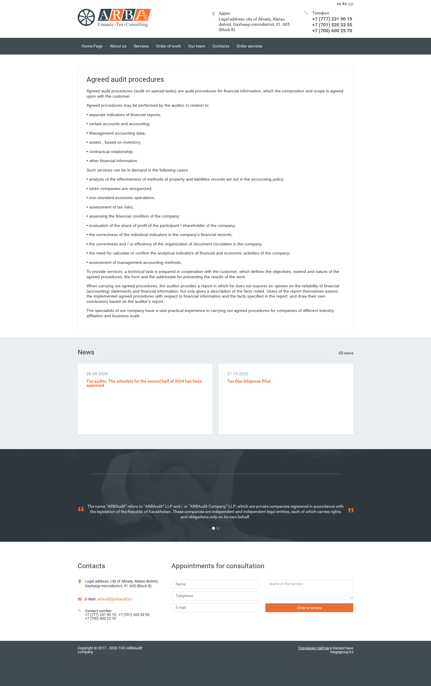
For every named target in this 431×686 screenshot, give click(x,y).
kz (344, 3)
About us (118, 46)
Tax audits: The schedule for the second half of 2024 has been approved (144, 383)
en (350, 3)
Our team (196, 46)
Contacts (221, 46)
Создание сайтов (313, 648)
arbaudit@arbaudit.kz (114, 599)
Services (141, 46)
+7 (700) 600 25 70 (332, 30)
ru (339, 3)
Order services (249, 46)
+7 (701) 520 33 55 (332, 25)
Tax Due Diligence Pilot (249, 381)
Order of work (168, 46)
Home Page (92, 46)
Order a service (309, 608)
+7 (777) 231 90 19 (332, 19)
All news (345, 353)
